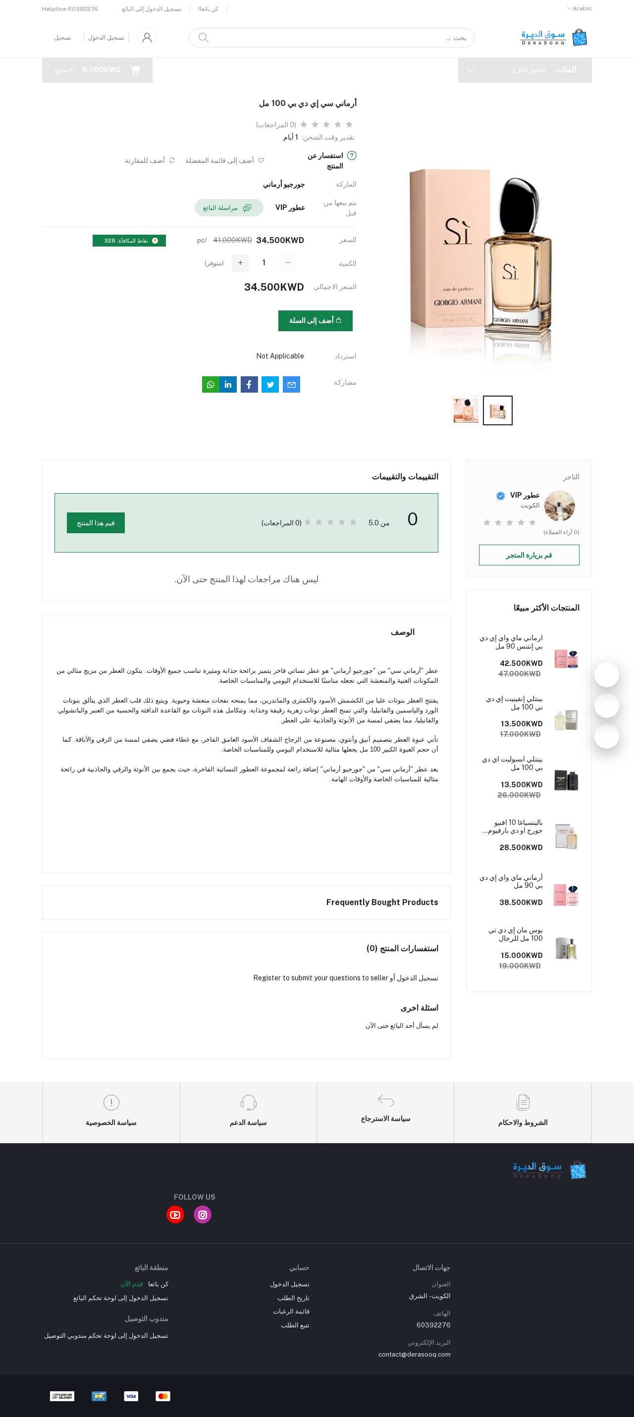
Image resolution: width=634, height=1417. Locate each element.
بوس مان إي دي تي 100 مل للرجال (515, 934)
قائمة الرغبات (291, 1311)
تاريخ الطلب (293, 1298)
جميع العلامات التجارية (288, 70)
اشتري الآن (232, 320)
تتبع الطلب (295, 1325)
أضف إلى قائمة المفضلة (220, 160)
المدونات (347, 70)
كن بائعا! (208, 8)
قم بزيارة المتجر (529, 555)
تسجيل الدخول (106, 37)
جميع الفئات (226, 70)
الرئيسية (427, 70)
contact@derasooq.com (414, 1354)
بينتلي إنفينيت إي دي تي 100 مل (514, 703)
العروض (387, 70)
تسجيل (62, 37)
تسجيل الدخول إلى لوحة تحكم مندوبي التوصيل (106, 1335)
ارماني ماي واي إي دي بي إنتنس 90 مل (511, 642)
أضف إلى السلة (312, 320)
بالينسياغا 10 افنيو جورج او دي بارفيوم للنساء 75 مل (515, 826)
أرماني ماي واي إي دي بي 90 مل (511, 881)
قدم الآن (131, 1284)
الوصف (403, 632)
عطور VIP (290, 207)
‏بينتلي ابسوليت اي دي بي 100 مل (512, 763)
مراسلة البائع (221, 207)
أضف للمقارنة (145, 160)
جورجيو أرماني (284, 184)
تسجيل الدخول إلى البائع (151, 8)
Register (267, 978)
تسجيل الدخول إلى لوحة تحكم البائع (120, 1298)
